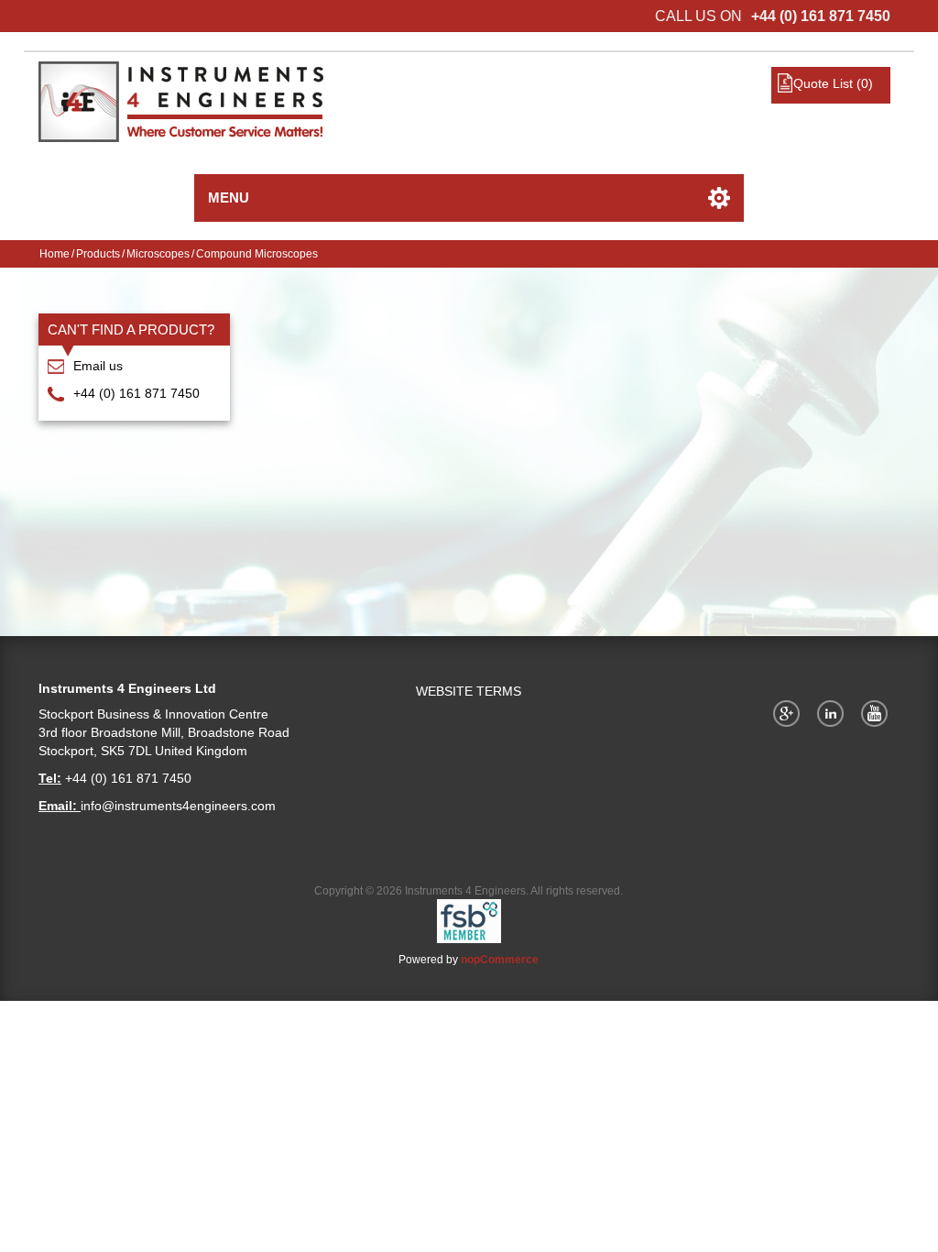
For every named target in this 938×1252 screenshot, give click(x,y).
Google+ (789, 713)
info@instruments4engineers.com (178, 805)
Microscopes (158, 253)
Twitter (833, 713)
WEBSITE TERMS (468, 691)
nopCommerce (500, 959)
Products (98, 253)
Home (54, 253)
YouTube (877, 713)
